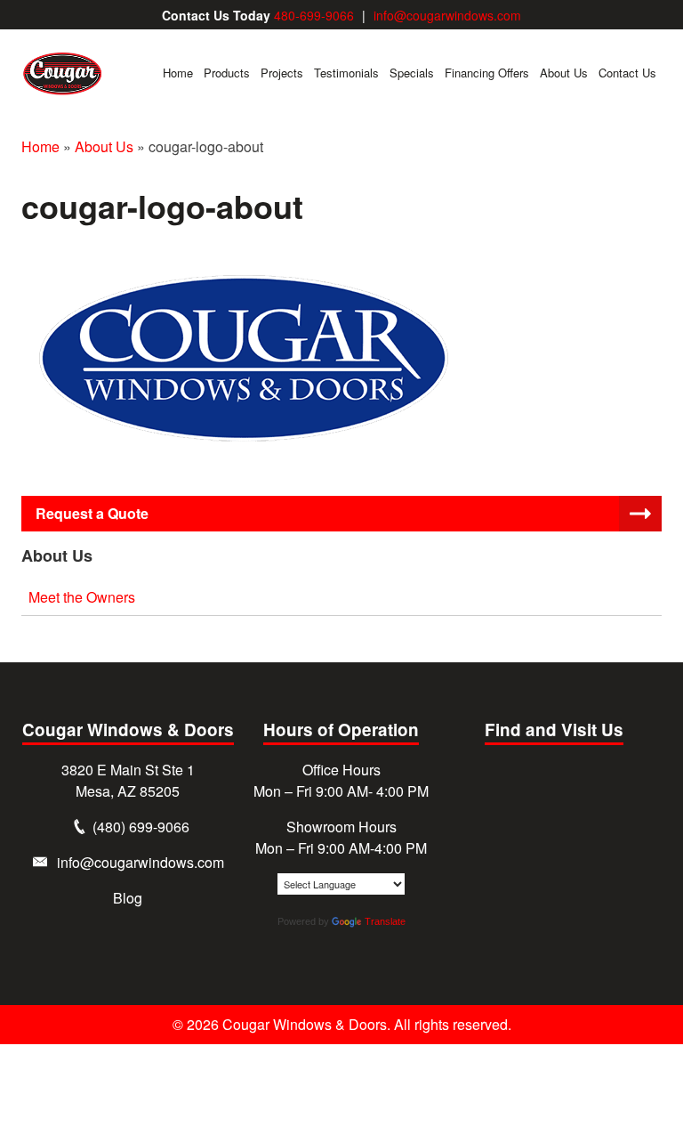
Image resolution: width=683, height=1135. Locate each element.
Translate (385, 921)
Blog (127, 898)
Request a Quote (92, 513)
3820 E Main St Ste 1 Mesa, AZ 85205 (128, 780)
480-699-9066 (314, 15)
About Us (104, 146)
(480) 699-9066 (140, 826)
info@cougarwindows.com (447, 15)
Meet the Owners (81, 597)
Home (40, 146)
